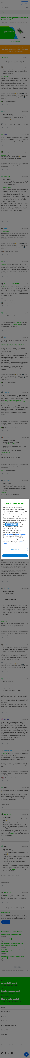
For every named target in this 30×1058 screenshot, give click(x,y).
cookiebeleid (9, 534)
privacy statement (20, 534)
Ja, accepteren (15, 556)
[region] (15, 529)
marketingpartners (11, 524)
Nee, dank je (15, 549)
